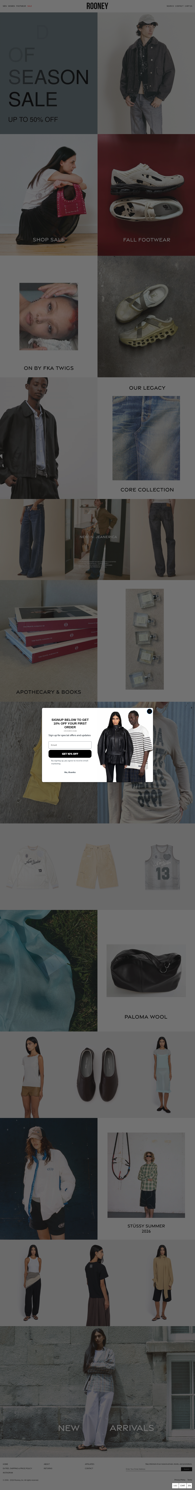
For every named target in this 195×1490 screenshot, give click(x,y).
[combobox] (189, 1485)
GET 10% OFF (70, 754)
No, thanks (70, 772)
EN (189, 1486)
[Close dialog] (149, 711)
